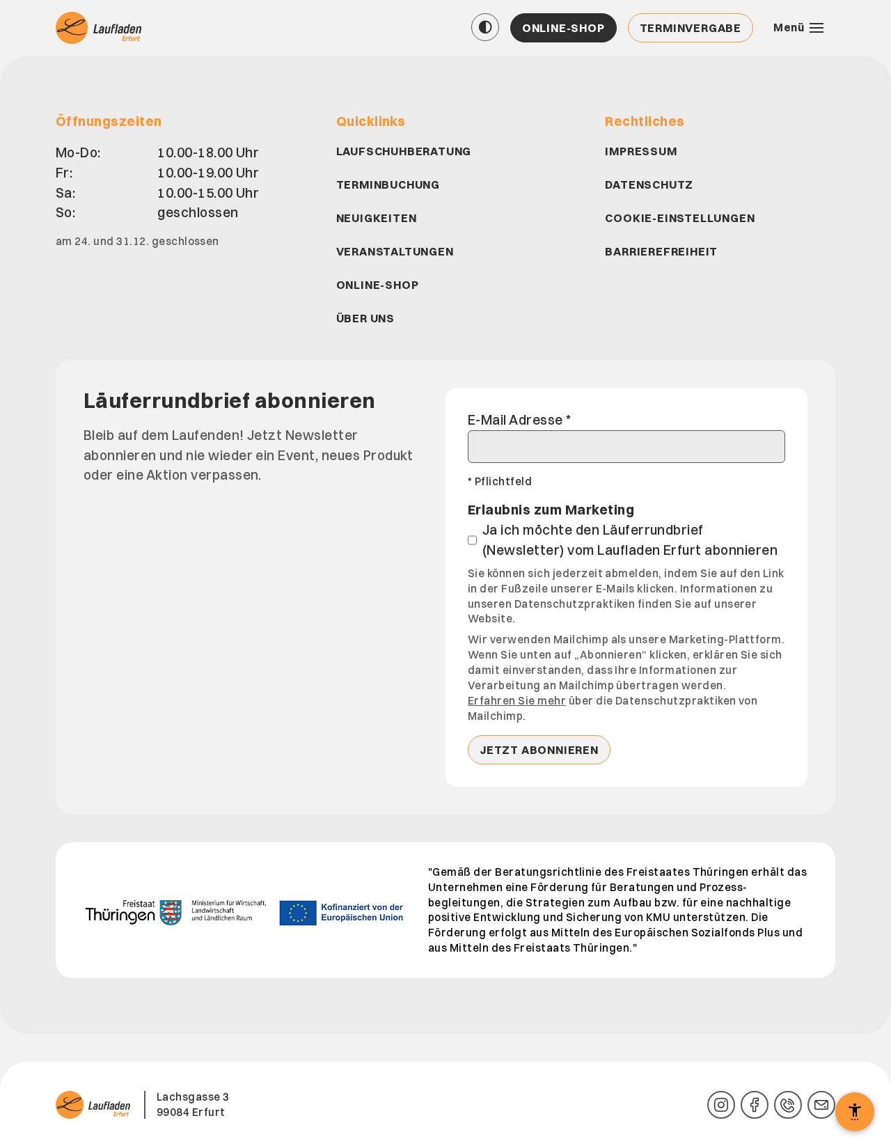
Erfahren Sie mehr (517, 700)
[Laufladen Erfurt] (100, 28)
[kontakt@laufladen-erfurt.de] (821, 1105)
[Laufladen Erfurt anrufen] (788, 1105)
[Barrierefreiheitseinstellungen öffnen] (854, 1111)
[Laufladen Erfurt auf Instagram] (721, 1105)
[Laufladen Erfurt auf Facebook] (754, 1105)
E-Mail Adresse (519, 419)
